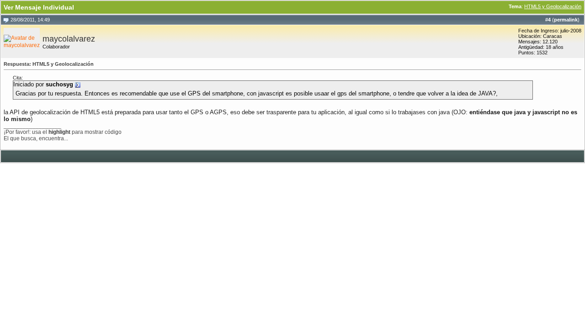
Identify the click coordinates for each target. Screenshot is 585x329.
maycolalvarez (69, 38)
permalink (566, 19)
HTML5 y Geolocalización (552, 6)
